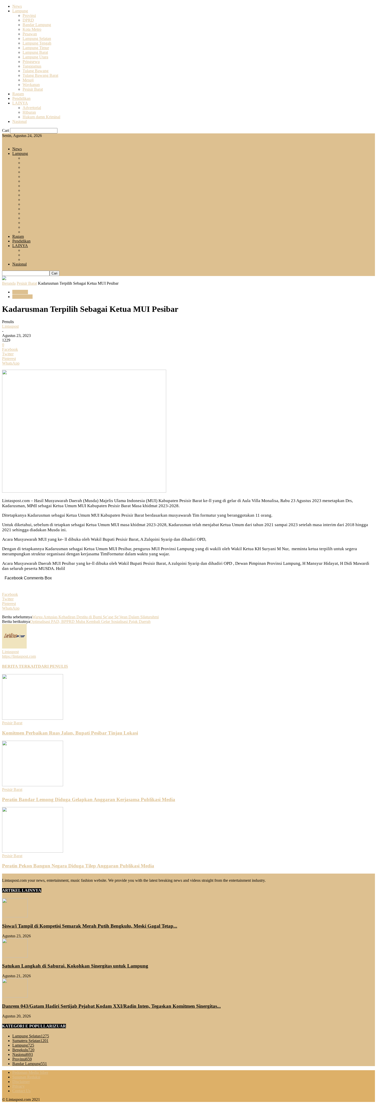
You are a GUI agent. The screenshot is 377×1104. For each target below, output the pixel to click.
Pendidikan (21, 98)
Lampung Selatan (37, 38)
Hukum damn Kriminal (41, 117)
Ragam (18, 94)
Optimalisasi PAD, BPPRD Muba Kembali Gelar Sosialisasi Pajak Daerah (90, 621)
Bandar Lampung (37, 25)
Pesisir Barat (33, 89)
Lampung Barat (35, 52)
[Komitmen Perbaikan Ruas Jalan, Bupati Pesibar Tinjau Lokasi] (32, 718)
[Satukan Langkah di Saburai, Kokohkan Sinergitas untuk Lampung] (15, 956)
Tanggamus (32, 66)
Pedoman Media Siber (30, 1072)
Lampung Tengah (37, 43)
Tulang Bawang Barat (40, 75)
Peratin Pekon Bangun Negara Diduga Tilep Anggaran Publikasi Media (78, 865)
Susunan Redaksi (26, 1077)
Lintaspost (10, 326)
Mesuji (28, 80)
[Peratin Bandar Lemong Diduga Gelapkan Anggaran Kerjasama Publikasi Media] (32, 785)
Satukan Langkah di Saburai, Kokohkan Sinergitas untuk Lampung (75, 966)
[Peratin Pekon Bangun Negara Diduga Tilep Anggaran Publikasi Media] (32, 851)
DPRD (28, 20)
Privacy (18, 1086)
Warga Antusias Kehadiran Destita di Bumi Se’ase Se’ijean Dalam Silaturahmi (95, 617)
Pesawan (30, 34)
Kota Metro (32, 29)
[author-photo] (14, 647)
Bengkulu (23, 1050)
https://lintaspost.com (19, 656)
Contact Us (21, 1091)
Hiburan (29, 112)
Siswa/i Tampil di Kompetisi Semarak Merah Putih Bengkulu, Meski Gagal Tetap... (89, 926)
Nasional (19, 121)
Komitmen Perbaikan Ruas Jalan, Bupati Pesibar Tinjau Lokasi (70, 733)
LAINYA (20, 103)
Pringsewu (31, 61)
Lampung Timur (36, 48)
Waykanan (31, 84)
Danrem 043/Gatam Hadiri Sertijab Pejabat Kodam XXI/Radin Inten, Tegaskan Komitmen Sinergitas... (111, 1006)
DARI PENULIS (53, 666)
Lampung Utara (35, 57)
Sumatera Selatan (30, 1040)
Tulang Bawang (35, 71)
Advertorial (32, 107)
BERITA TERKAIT (20, 666)
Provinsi (29, 15)
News (17, 6)
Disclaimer (21, 1081)
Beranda (9, 283)
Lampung (20, 11)
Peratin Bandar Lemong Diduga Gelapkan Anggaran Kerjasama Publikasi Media (88, 799)
